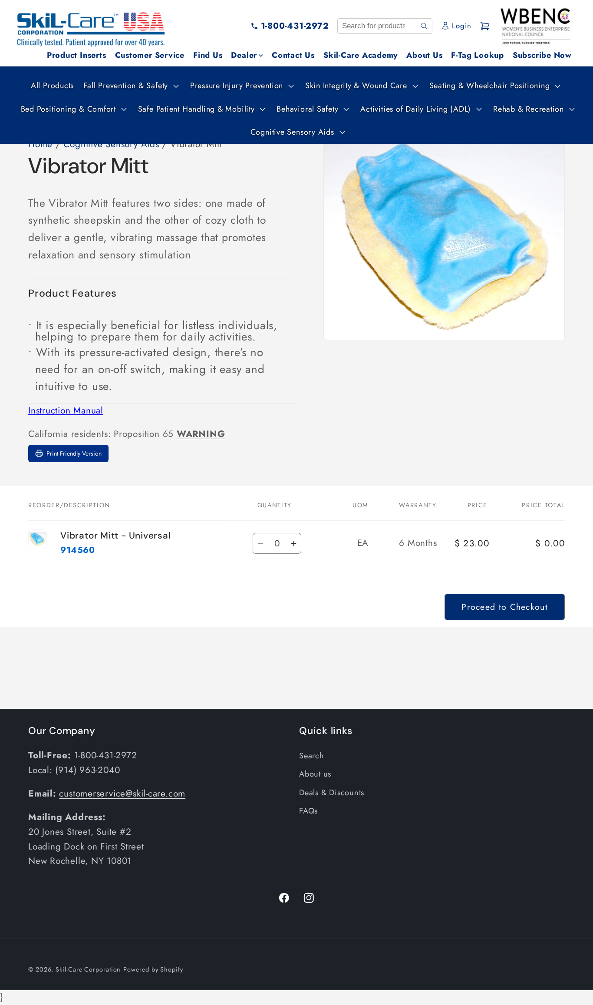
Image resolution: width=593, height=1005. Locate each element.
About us (315, 774)
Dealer (244, 55)
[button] (130, 85)
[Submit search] (424, 26)
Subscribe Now (542, 55)
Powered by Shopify (153, 969)
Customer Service (149, 55)
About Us (424, 55)
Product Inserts (76, 55)
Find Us (207, 55)
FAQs (308, 811)
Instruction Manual (65, 410)
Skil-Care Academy (360, 55)
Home (40, 144)
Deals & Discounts (331, 792)
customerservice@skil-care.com (122, 793)
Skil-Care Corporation (88, 969)
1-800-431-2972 (295, 26)
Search (311, 755)
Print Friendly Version (74, 453)
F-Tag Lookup (477, 55)
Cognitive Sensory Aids (111, 144)
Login (461, 25)
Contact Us (293, 55)
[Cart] (485, 26)
